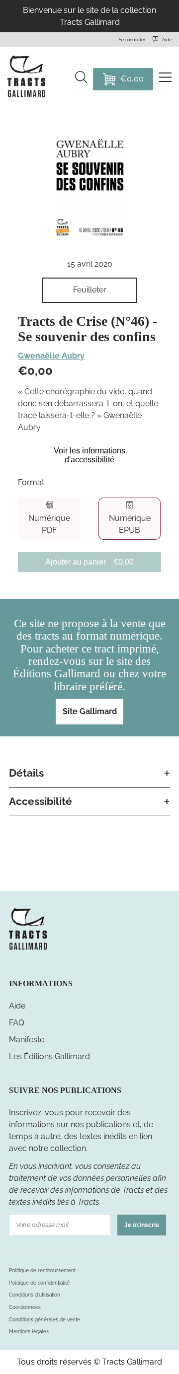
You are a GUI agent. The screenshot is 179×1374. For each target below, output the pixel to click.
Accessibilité (40, 801)
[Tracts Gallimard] (28, 948)
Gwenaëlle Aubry (51, 356)
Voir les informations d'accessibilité (89, 455)
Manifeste (26, 1039)
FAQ (16, 1022)
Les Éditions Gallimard (49, 1056)
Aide (17, 1006)
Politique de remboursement (42, 1270)
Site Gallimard (90, 711)
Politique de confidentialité (39, 1283)
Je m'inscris (141, 1225)
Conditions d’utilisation (34, 1295)
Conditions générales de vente (44, 1319)
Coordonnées (25, 1307)
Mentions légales (29, 1331)
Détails (26, 773)
